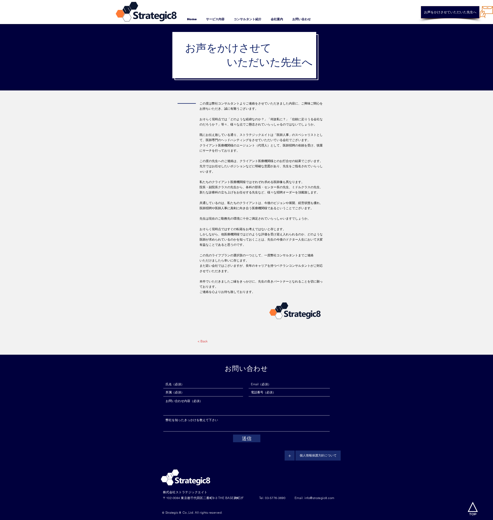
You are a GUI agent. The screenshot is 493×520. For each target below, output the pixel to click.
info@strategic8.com (319, 498)
